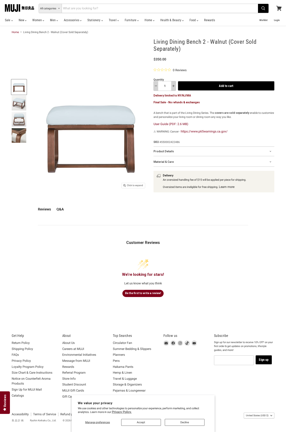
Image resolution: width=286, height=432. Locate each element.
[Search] (263, 8)
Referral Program (74, 372)
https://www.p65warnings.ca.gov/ (204, 131)
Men (53, 20)
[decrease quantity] (156, 86)
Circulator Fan (122, 343)
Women (37, 20)
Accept (141, 422)
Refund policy (69, 414)
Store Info (69, 378)
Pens (116, 361)
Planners (119, 355)
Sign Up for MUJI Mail (27, 389)
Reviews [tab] (44, 209)
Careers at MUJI (73, 349)
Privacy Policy (21, 361)
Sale (8, 20)
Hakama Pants (123, 367)
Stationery (94, 20)
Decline (184, 422)
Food (193, 20)
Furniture (131, 20)
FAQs (15, 355)
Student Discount (74, 384)
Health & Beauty (171, 20)
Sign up (263, 360)
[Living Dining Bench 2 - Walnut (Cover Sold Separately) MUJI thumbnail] (19, 87)
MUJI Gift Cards (73, 390)
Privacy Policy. (122, 412)
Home (149, 20)
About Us (68, 343)
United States (257, 415)
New (22, 20)
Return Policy (21, 343)
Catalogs (18, 395)
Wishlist (263, 20)
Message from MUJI (76, 361)
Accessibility (20, 414)
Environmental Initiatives (79, 355)
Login (277, 20)
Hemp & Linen (122, 372)
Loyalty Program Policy (28, 367)
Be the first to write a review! (143, 293)
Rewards (209, 20)
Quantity (159, 79)
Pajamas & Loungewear (129, 390)
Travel (113, 20)
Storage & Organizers (127, 384)
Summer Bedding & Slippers (132, 349)
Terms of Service (44, 414)
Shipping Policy (22, 349)
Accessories (72, 20)
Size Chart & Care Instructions (32, 372)
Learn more (226, 187)
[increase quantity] (173, 86)
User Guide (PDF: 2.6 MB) (171, 124)
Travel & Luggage (125, 378)
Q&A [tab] (60, 209)
